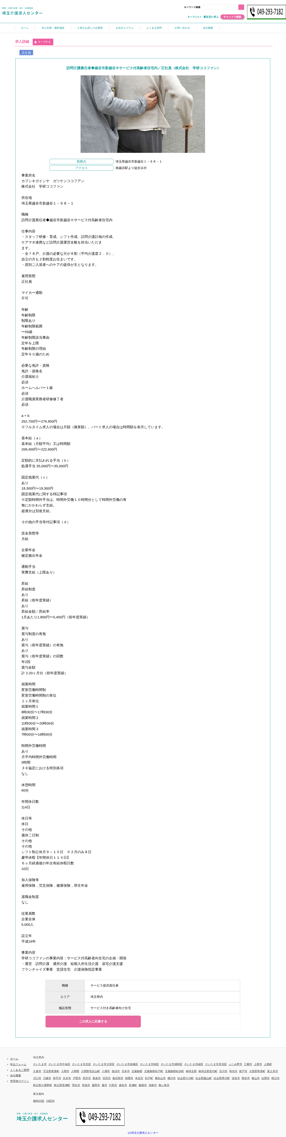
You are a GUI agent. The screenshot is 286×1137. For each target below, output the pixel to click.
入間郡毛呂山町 (90, 1071)
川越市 (47, 1078)
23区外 (50, 1100)
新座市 (97, 1078)
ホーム (25, 27)
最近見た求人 (211, 16)
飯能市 (143, 1085)
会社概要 (208, 27)
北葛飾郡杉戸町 (153, 1071)
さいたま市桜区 (149, 1064)
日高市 (107, 1078)
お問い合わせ (182, 27)
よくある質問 (154, 27)
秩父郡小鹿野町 (42, 1085)
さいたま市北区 (81, 1064)
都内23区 (38, 1100)
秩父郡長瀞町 (62, 1085)
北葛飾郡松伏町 (174, 1071)
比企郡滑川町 (222, 1078)
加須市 (116, 1071)
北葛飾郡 (137, 1071)
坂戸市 (243, 1071)
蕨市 (104, 1085)
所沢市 (87, 1078)
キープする (44, 41)
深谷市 (236, 1078)
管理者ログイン (19, 1081)
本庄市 (139, 1078)
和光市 (233, 1071)
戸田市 (77, 1078)
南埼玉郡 (191, 1071)
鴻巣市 (153, 1085)
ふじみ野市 (235, 1064)
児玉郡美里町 (51, 1071)
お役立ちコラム (124, 27)
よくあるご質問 (19, 1070)
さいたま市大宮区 (104, 1064)
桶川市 (172, 1078)
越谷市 (123, 1085)
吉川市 (223, 1071)
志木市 (67, 1078)
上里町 (268, 1064)
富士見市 (272, 1071)
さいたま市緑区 (193, 1064)
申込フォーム (18, 1064)
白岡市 (265, 1078)
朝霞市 (129, 1078)
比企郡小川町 (185, 1078)
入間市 (65, 1071)
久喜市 (37, 1071)
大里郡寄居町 (257, 1071)
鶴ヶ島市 (164, 1085)
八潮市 (106, 1071)
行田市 (113, 1085)
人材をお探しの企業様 (90, 27)
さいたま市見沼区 (216, 1064)
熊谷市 (246, 1078)
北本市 (126, 1071)
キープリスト (195, 17)
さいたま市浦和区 (171, 1064)
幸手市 (57, 1078)
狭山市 (256, 1078)
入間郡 (75, 1071)
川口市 (37, 1078)
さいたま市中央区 (59, 1064)
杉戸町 (149, 1078)
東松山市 (160, 1078)
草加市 (86, 1085)
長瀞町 (133, 1085)
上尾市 (258, 1064)
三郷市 (248, 1064)
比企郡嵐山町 (204, 1078)
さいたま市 (40, 1064)
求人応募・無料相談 (53, 27)
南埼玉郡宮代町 (208, 1071)
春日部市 (117, 1078)
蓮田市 (96, 1085)
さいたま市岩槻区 (127, 1064)
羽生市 (76, 1085)
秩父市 (275, 1078)
